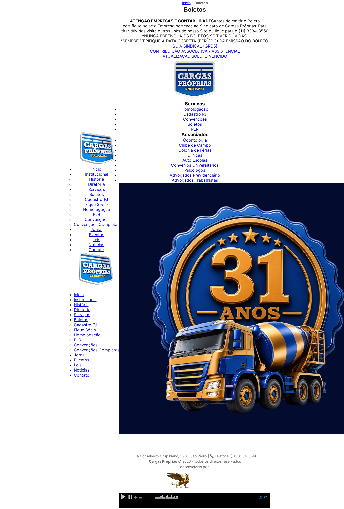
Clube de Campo (195, 145)
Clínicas (194, 155)
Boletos (96, 194)
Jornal (96, 229)
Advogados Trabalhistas (195, 180)
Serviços (96, 189)
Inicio (96, 169)
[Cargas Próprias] (96, 164)
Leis (96, 239)
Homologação (96, 209)
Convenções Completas (96, 224)
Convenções (96, 219)
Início (186, 3)
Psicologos (194, 170)
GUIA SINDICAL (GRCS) (194, 46)
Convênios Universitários (195, 165)
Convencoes (195, 119)
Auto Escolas (194, 160)
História (96, 179)
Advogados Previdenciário (195, 175)
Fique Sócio (96, 204)
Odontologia (195, 140)
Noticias (96, 244)
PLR (96, 214)
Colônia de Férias (194, 150)
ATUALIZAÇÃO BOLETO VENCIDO (195, 56)
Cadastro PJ (96, 199)
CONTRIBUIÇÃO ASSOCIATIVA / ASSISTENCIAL (195, 51)
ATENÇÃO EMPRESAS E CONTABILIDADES (172, 20)
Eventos (96, 234)
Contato (96, 249)
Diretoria (96, 184)
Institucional (96, 174)
